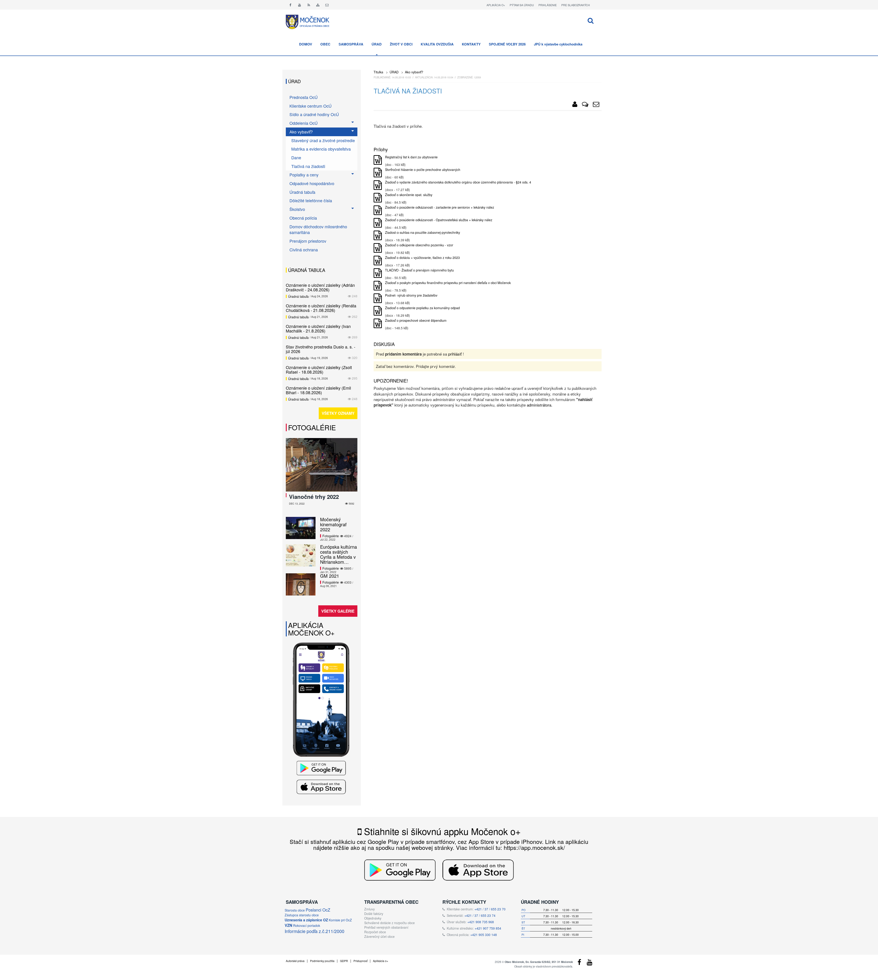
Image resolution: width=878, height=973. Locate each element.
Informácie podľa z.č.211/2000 (314, 931)
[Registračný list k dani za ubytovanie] (378, 160)
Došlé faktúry (373, 913)
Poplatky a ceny (304, 175)
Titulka (378, 72)
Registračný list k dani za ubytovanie (411, 157)
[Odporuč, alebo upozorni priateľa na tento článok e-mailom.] (596, 105)
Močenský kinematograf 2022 (333, 524)
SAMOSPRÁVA (351, 44)
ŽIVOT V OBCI (401, 44)
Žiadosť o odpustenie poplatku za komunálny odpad (422, 307)
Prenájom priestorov (307, 241)
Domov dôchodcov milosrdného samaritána (318, 229)
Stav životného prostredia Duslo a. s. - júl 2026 (320, 349)
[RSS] (308, 5)
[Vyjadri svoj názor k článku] (585, 105)
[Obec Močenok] (574, 105)
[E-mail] (327, 5)
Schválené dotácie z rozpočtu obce (389, 922)
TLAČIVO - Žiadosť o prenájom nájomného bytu (419, 270)
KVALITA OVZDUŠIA (437, 44)
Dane (296, 157)
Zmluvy (369, 909)
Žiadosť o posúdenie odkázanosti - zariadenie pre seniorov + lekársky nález (439, 207)
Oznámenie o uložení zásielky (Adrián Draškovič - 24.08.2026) (320, 287)
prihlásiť (455, 354)
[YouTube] (589, 963)
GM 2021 (329, 575)
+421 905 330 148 (483, 934)
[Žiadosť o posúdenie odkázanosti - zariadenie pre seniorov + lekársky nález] (378, 210)
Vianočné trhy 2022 (314, 496)
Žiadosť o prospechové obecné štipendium (416, 320)
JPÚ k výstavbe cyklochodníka (558, 44)
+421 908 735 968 (480, 922)
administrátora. (539, 405)
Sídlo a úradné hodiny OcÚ (314, 114)
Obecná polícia (303, 218)
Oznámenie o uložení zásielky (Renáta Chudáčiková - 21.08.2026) (321, 308)
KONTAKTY (471, 44)
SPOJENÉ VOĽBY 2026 (507, 44)
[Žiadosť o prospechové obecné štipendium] (378, 323)
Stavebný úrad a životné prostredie (323, 140)
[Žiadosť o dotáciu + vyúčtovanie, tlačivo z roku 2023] (378, 261)
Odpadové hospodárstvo (311, 183)
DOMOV (305, 44)
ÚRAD (377, 44)
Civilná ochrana (303, 250)
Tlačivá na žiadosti (308, 166)
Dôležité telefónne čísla (310, 200)
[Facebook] (290, 5)
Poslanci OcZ (318, 910)
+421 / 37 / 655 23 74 (479, 915)
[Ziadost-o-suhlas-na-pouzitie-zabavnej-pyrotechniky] (378, 235)
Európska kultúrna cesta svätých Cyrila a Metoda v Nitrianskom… (338, 554)
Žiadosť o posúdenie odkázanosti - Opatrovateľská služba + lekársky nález (438, 219)
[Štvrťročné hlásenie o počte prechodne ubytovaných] (378, 173)
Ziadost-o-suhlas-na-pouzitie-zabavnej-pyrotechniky (422, 232)
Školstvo (297, 209)
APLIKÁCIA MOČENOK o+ (311, 629)
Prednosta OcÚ (303, 97)
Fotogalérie (312, 427)
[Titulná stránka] (311, 21)
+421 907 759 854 (488, 928)
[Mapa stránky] (317, 5)
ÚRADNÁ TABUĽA (306, 270)
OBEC (325, 44)
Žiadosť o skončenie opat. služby (408, 194)
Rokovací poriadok (306, 925)
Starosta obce (295, 910)
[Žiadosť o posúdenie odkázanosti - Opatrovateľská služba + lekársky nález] (378, 223)
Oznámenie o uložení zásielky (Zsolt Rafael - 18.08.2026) (319, 369)
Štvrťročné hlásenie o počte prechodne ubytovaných (422, 169)
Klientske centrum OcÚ (310, 106)
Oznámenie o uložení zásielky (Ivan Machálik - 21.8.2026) (318, 328)
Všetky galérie (337, 611)
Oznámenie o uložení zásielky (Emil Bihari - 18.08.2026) (318, 390)
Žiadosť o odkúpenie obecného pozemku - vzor (419, 245)
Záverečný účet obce (379, 936)
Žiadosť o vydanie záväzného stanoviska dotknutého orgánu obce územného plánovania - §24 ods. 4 (458, 182)
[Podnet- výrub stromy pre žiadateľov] (378, 298)
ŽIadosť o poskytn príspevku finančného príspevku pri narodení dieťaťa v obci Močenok (448, 282)
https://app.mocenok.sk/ (534, 847)
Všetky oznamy (338, 413)
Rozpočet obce (375, 932)
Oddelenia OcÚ (303, 123)
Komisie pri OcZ (340, 920)
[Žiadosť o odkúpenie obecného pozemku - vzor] (378, 248)
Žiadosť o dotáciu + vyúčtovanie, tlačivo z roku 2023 (422, 257)
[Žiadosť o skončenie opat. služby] (378, 198)
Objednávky (372, 918)
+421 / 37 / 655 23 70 (490, 909)
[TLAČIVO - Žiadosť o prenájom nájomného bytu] (378, 273)
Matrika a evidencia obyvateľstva (321, 149)
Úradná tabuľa (302, 192)
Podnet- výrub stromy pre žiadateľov (411, 295)
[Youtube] (299, 5)
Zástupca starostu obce (302, 915)
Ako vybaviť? (414, 72)
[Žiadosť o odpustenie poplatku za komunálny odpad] (378, 311)
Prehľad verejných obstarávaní (386, 927)
